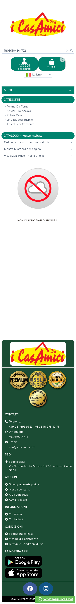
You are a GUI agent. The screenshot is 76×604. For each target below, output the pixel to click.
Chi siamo (15, 514)
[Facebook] (30, 588)
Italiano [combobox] (36, 74)
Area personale (19, 494)
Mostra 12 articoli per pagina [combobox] (22, 149)
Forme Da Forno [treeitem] (18, 106)
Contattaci (16, 519)
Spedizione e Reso (21, 533)
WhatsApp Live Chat (58, 599)
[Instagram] (46, 588)
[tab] (38, 90)
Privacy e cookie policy (24, 484)
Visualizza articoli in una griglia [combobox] (24, 155)
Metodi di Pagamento (23, 539)
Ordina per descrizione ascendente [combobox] (27, 142)
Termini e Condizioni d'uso (26, 544)
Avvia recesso (18, 499)
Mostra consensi (19, 489)
